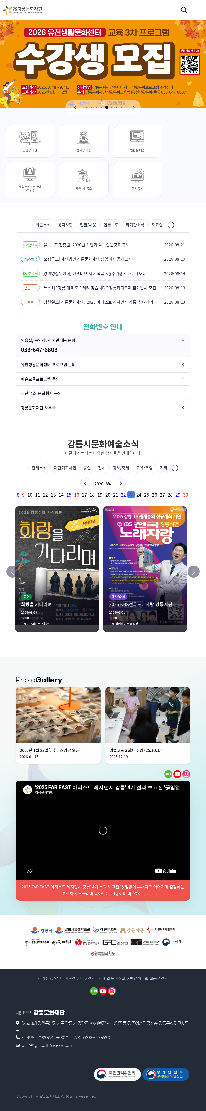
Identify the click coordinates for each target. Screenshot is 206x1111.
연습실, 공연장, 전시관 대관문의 (48, 340)
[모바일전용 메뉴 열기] (196, 10)
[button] (75, 107)
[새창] (168, 774)
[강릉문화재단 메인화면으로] (23, 10)
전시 (102, 468)
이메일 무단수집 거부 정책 (120, 979)
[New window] (41, 930)
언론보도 (111, 224)
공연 (87, 468)
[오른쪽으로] (194, 572)
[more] (170, 224)
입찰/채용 (88, 224)
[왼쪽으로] (12, 572)
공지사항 (65, 224)
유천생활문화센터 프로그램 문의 (48, 364)
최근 (43, 224)
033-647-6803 (39, 349)
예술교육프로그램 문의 (40, 379)
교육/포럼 (144, 468)
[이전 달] (85, 483)
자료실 (157, 224)
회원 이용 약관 (49, 979)
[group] (103, 494)
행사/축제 (121, 468)
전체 (39, 468)
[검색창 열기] (185, 11)
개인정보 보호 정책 (80, 979)
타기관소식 (135, 224)
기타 (163, 468)
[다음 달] (121, 483)
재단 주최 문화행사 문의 (41, 393)
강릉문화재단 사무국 (38, 408)
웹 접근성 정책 (156, 979)
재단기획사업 (65, 468)
